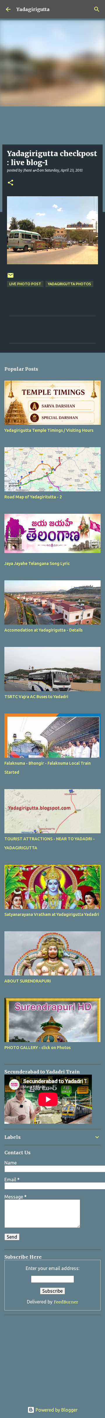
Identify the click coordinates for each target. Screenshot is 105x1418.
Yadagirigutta (33, 9)
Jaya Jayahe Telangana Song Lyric (37, 563)
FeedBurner (66, 1302)
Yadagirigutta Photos (69, 284)
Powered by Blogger (56, 1409)
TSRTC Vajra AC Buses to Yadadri (36, 696)
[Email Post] (10, 277)
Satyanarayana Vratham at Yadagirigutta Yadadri (51, 914)
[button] (10, 183)
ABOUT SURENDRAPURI (27, 981)
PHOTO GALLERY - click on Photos (37, 1047)
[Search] (96, 9)
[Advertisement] (40, 1355)
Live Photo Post (25, 284)
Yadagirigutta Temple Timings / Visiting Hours (48, 430)
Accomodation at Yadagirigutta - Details (43, 630)
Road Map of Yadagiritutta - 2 (33, 497)
